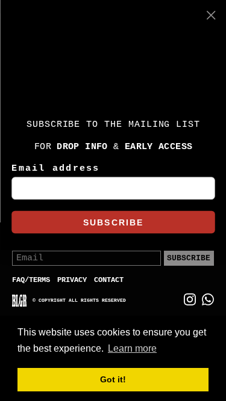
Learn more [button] (132, 348)
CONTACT (109, 280)
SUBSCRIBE (113, 222)
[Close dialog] (211, 15)
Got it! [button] (113, 379)
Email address (55, 169)
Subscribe (188, 258)
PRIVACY (72, 280)
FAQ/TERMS (31, 280)
